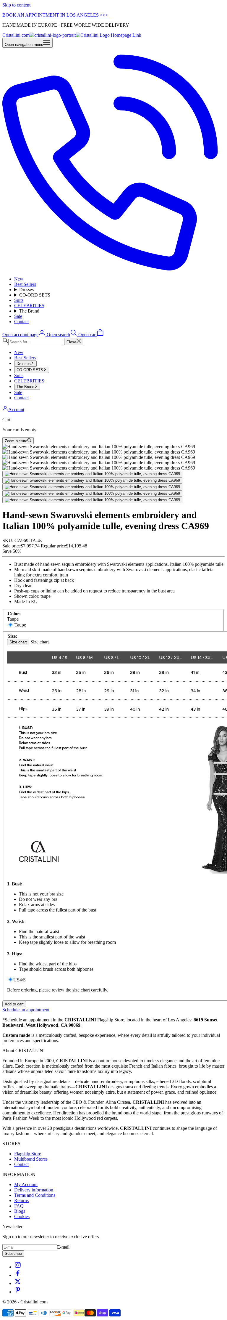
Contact (21, 321)
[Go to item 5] (92, 500)
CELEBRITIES (29, 305)
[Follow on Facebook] (17, 1275)
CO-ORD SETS (34, 294)
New (18, 278)
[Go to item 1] (92, 474)
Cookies (22, 1216)
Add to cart (14, 1004)
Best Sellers (25, 284)
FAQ (19, 1205)
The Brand (29, 310)
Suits (18, 300)
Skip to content (16, 4)
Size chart (18, 642)
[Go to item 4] (92, 493)
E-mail (63, 1246)
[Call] (113, 268)
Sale (18, 316)
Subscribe (13, 1253)
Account (16, 409)
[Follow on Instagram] (17, 1266)
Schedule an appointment (25, 1009)
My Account (26, 1184)
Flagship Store (27, 1153)
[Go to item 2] (92, 480)
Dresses (26, 289)
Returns (21, 1200)
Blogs (19, 1211)
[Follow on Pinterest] (17, 1291)
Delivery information (33, 1189)
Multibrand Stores (31, 1159)
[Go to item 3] (92, 487)
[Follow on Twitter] (17, 1283)
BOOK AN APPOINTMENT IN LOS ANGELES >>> (55, 14)
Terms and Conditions (34, 1195)
